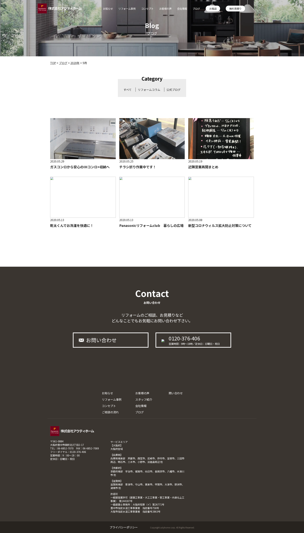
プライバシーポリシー (124, 527)
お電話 (213, 8)
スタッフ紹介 (143, 399)
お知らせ (108, 8)
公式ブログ (173, 89)
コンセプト (147, 8)
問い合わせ (176, 393)
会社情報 (182, 8)
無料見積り (235, 8)
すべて (128, 89)
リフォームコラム (149, 89)
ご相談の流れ (110, 412)
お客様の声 (165, 8)
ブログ (196, 8)
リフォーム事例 (127, 8)
